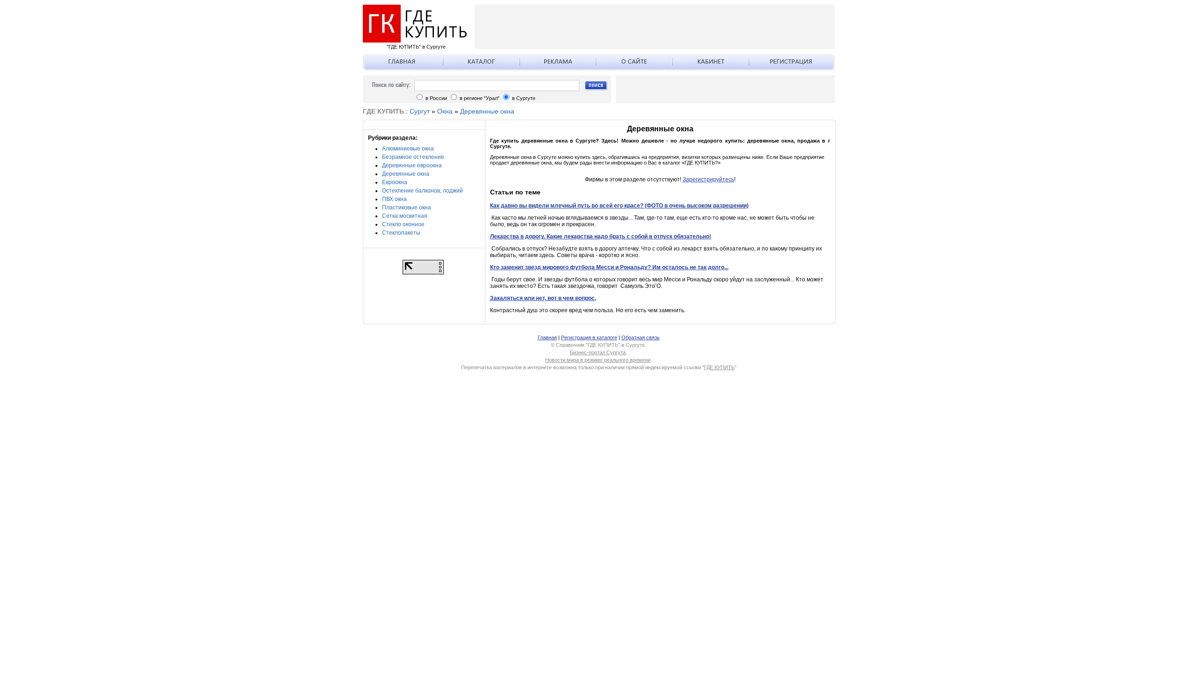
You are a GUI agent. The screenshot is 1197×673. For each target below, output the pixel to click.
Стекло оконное (403, 224)
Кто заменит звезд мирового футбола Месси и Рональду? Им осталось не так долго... (609, 267)
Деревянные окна (487, 111)
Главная (547, 337)
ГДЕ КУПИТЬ (719, 367)
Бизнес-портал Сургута (598, 352)
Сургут (420, 111)
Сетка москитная (404, 216)
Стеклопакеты (401, 232)
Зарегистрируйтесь (708, 179)
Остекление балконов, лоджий (422, 190)
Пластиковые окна (406, 207)
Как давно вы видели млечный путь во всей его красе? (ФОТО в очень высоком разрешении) (619, 205)
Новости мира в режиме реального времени (597, 360)
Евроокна (394, 182)
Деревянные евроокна (412, 165)
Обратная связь (640, 337)
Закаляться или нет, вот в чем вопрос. (543, 298)
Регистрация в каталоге (589, 337)
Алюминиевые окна (408, 148)
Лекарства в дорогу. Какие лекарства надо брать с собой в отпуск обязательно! (600, 236)
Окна (445, 111)
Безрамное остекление (413, 157)
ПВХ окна (394, 199)
